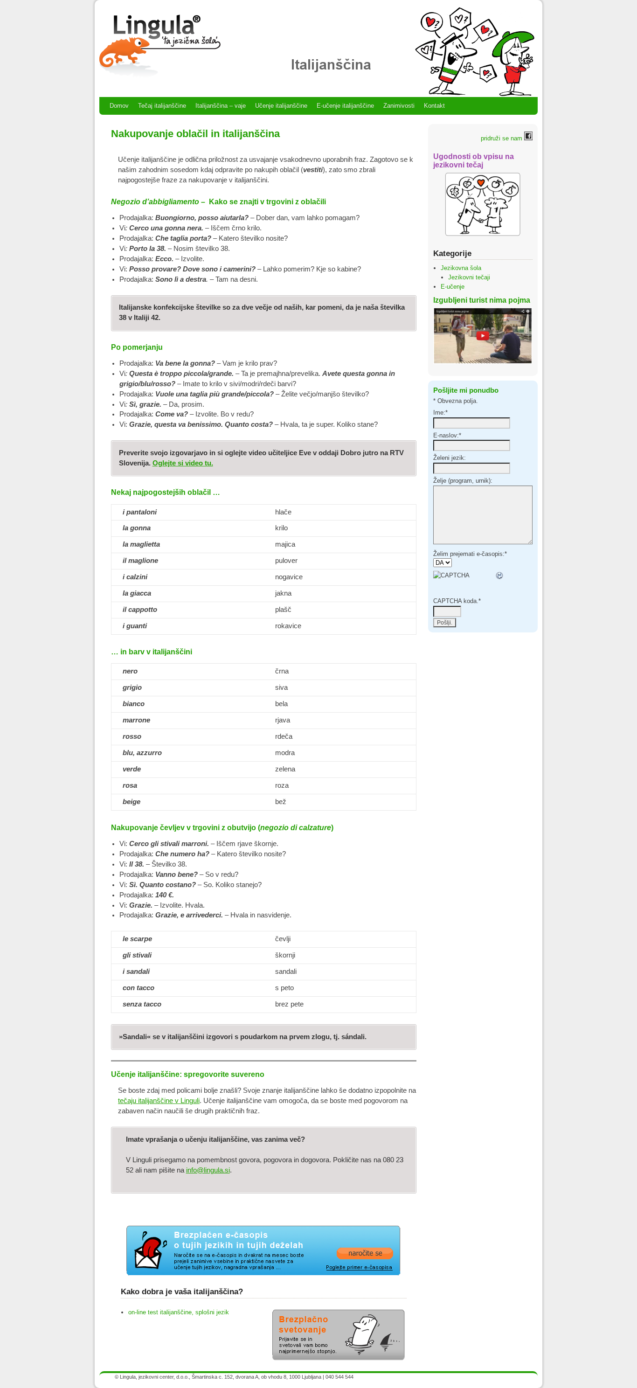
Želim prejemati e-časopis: (470, 553)
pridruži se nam (502, 138)
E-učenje (452, 286)
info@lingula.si (208, 1170)
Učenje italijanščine (281, 105)
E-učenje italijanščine (345, 105)
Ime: (440, 412)
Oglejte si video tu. (182, 463)
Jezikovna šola (461, 267)
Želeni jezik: (449, 457)
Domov (119, 105)
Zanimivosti (399, 105)
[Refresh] (500, 575)
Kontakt (434, 105)
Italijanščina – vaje (220, 105)
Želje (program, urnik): (462, 480)
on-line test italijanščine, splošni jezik (178, 1312)
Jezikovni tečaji (469, 277)
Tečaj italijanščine (162, 105)
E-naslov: (447, 435)
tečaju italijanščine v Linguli (159, 1100)
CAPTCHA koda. (457, 600)
